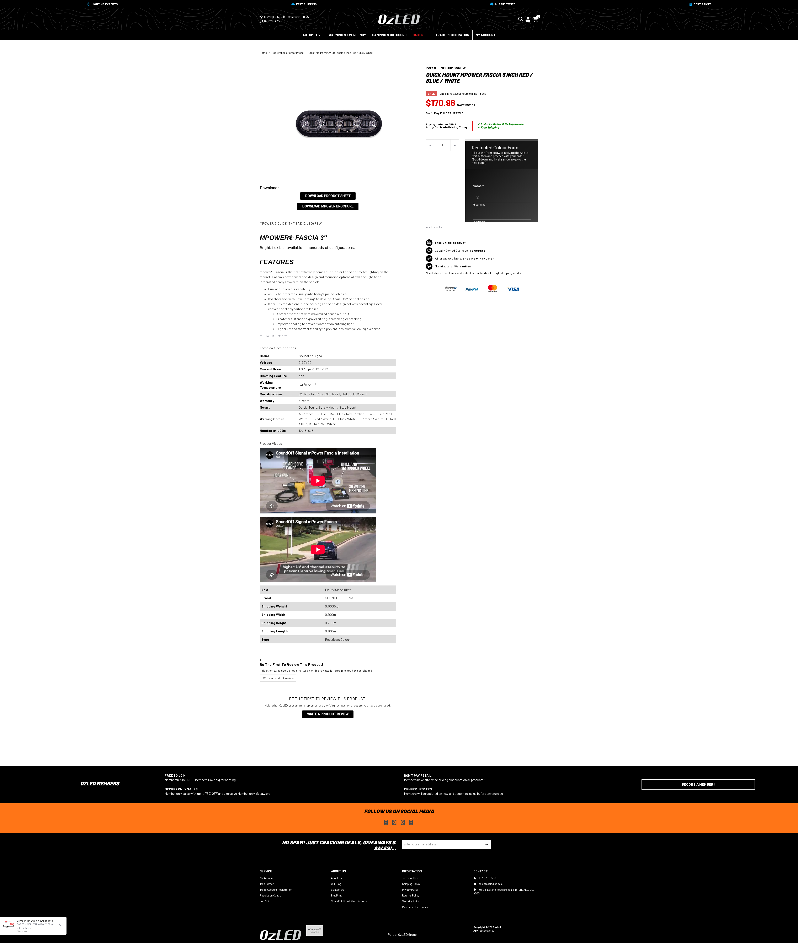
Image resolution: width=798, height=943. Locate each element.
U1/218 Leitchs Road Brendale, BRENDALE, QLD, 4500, (504, 891)
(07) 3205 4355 (487, 878)
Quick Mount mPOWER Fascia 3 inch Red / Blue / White (340, 52)
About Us (336, 878)
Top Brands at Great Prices (288, 52)
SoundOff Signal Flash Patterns (349, 901)
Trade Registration (452, 35)
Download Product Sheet (328, 196)
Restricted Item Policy (415, 907)
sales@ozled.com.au (491, 883)
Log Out (264, 901)
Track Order (267, 883)
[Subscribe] (486, 844)
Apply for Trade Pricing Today (446, 127)
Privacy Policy (410, 889)
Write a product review (278, 678)
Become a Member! (698, 784)
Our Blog (336, 883)
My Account (486, 35)
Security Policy (411, 901)
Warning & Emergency (347, 35)
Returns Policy (410, 895)
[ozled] (399, 18)
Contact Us (337, 889)
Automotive (313, 35)
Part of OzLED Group (402, 934)
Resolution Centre (270, 895)
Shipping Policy (411, 883)
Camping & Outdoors (389, 35)
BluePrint (336, 895)
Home (263, 52)
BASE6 (418, 35)
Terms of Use (410, 878)
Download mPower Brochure (327, 206)
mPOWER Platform (273, 336)
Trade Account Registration (276, 889)
